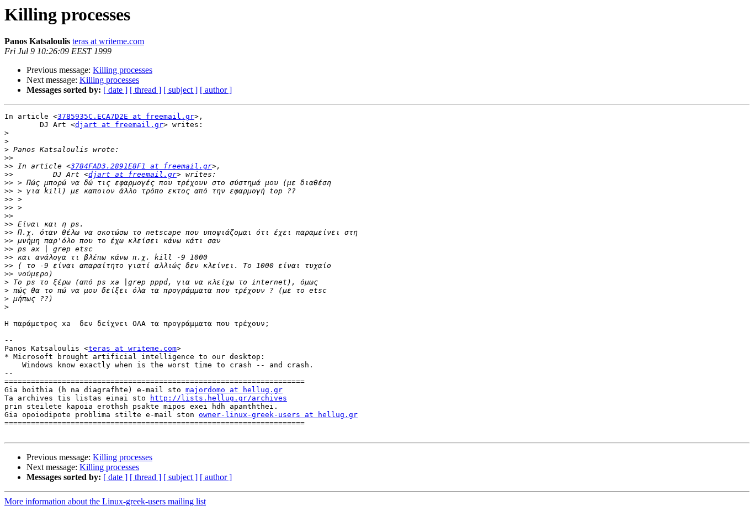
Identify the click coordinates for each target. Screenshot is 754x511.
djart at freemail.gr (119, 124)
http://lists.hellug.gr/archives (218, 398)
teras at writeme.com (108, 41)
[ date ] (115, 89)
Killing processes (122, 70)
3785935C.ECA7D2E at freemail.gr (125, 116)
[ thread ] (145, 89)
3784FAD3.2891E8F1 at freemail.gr (141, 166)
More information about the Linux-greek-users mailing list (105, 501)
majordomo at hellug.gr (234, 390)
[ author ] (216, 89)
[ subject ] (180, 89)
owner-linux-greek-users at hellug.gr (278, 414)
